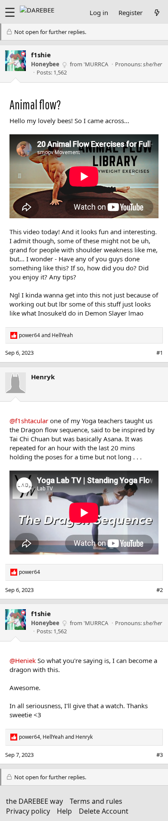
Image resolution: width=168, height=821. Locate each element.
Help (64, 811)
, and (56, 737)
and (46, 335)
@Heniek (22, 660)
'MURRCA (96, 64)
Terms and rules (96, 801)
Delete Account (103, 811)
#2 (159, 590)
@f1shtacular (28, 420)
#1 (159, 352)
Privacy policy (28, 811)
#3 (159, 755)
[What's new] (157, 12)
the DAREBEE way (34, 801)
